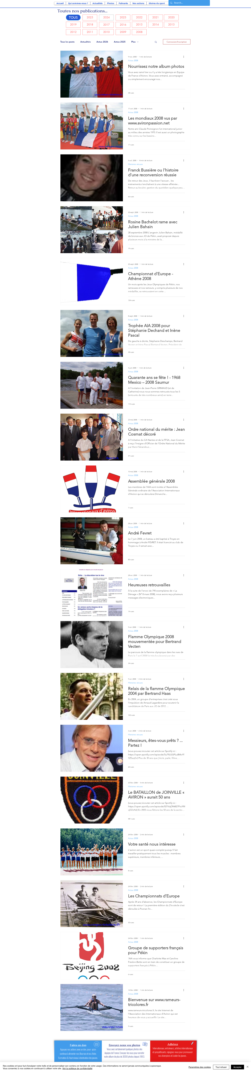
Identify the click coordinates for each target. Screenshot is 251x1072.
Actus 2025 (120, 41)
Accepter (237, 1067)
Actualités (85, 41)
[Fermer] (247, 1067)
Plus (133, 41)
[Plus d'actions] (184, 56)
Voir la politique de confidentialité (77, 1068)
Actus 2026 (102, 41)
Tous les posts (67, 41)
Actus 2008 (133, 60)
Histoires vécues (135, 164)
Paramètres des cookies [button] (200, 1067)
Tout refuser (221, 1067)
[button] (78, 3)
